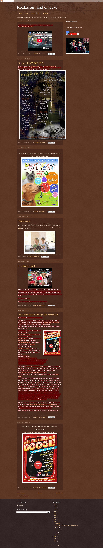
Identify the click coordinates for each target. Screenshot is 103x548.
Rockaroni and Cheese (37, 7)
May (56, 532)
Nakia (19, 340)
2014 (55, 538)
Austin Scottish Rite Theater (34, 366)
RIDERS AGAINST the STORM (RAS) (27, 334)
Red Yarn (32, 344)
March (56, 534)
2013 (55, 541)
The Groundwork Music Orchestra (26, 362)
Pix (39, 13)
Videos (33, 13)
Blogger (58, 545)
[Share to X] (51, 54)
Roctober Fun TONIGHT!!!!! (31, 62)
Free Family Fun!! (26, 265)
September (57, 529)
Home (20, 13)
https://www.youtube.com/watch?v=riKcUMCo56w (41, 404)
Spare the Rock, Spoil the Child (51, 322)
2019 (55, 515)
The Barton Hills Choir (23, 348)
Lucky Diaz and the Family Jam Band (27, 360)
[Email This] (48, 54)
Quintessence (24, 220)
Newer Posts (21, 493)
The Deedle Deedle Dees (24, 342)
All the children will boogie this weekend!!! (38, 314)
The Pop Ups (21, 364)
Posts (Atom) (26, 496)
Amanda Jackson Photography (41, 252)
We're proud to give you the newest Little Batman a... (66, 525)
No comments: (42, 53)
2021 (55, 513)
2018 (55, 517)
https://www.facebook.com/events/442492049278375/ (33, 372)
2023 (55, 509)
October (57, 527)
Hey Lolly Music (30, 358)
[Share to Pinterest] (54, 54)
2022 (55, 511)
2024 (55, 507)
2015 (55, 536)
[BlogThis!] (49, 54)
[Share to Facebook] (52, 54)
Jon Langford (21, 330)
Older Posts (59, 493)
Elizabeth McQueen (41, 362)
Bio (26, 13)
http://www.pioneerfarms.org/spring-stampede (36, 399)
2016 (55, 521)
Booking (45, 13)
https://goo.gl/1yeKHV (27, 26)
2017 (55, 519)
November (57, 523)
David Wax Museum (23, 338)
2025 (55, 504)
